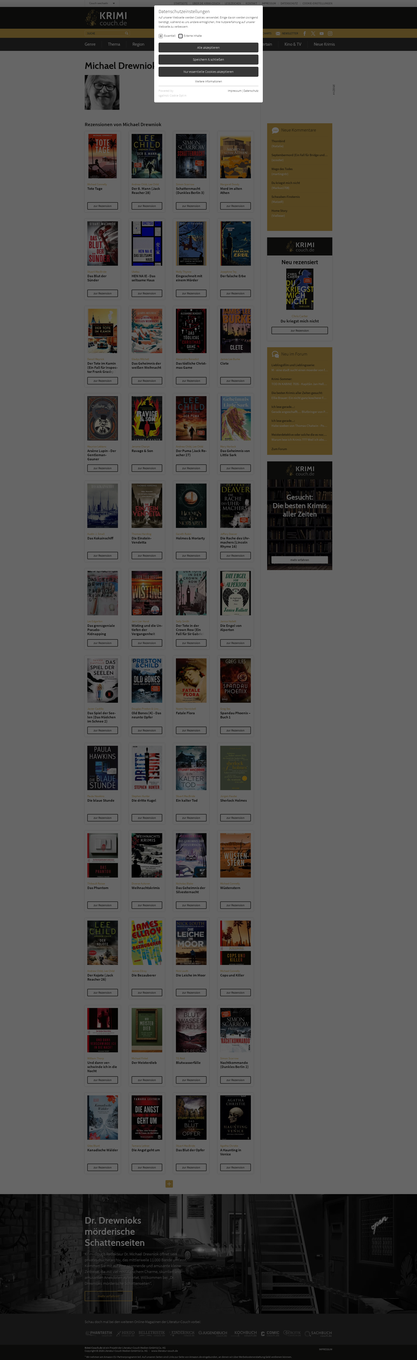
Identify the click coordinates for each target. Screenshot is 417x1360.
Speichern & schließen (208, 59)
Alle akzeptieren (208, 47)
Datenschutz (250, 91)
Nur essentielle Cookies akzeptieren (209, 71)
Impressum (235, 91)
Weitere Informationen (208, 81)
